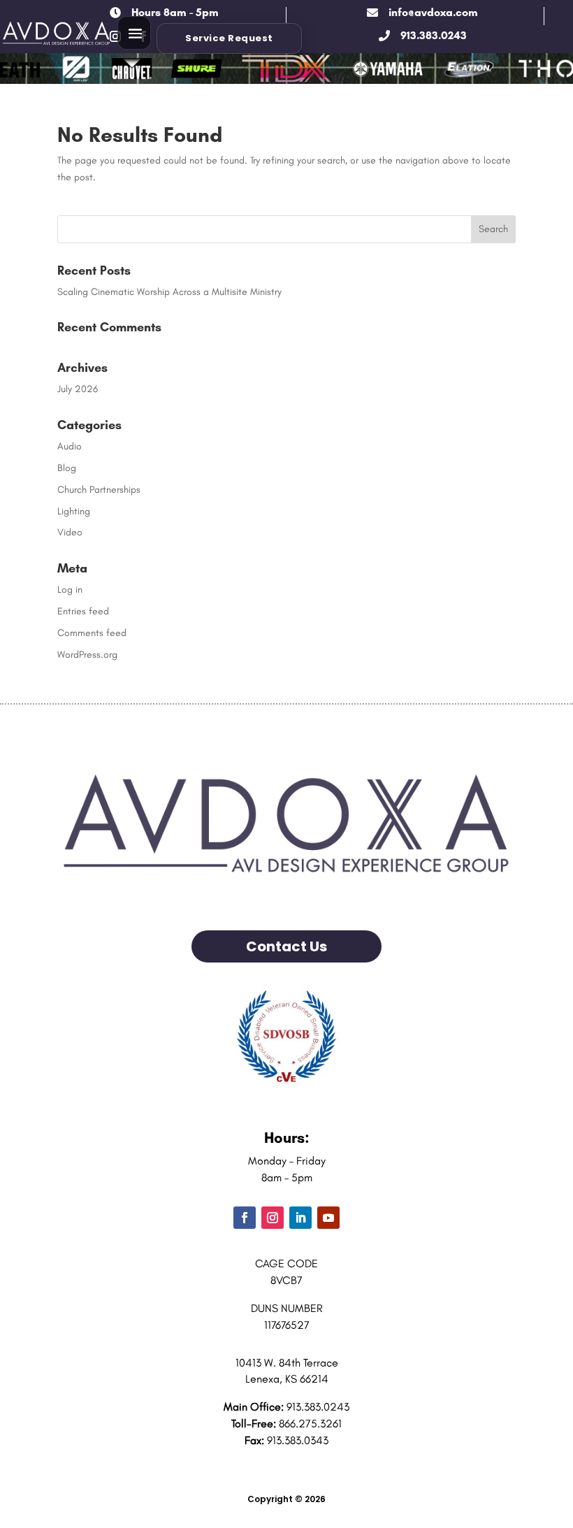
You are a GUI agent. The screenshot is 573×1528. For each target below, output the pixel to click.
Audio (69, 446)
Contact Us (286, 946)
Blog (66, 468)
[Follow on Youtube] (328, 1217)
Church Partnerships (98, 490)
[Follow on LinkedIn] (300, 1217)
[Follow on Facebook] (244, 1217)
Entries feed (83, 611)
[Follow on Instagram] (272, 1217)
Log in (69, 590)
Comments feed (91, 633)
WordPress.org (87, 655)
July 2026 (77, 389)
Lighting (73, 511)
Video (69, 532)
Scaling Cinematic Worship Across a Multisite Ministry (169, 292)
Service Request (229, 38)
